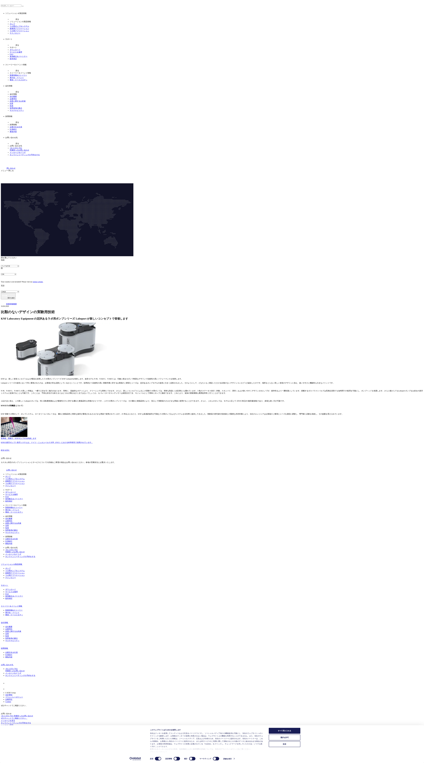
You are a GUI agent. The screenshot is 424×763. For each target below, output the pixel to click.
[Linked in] (8, 683)
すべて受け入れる (284, 731)
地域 (2, 260)
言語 (2, 286)
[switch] (177, 758)
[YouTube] (8, 689)
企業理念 (8, 699)
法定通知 (8, 695)
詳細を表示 (227, 759)
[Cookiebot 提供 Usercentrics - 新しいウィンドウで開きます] (135, 758)
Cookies (8, 702)
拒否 (284, 744)
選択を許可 (284, 737)
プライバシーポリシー (158, 752)
